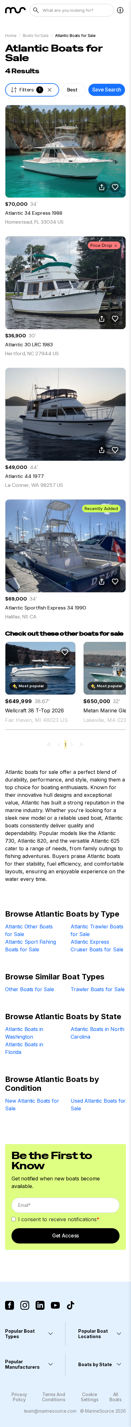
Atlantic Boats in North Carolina (97, 1033)
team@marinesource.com (50, 1411)
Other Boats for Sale (29, 989)
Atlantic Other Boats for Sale (29, 930)
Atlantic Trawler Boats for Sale (97, 930)
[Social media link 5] (70, 1305)
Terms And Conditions (53, 1397)
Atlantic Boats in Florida (24, 1048)
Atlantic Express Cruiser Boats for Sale (97, 946)
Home (11, 35)
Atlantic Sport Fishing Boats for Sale (30, 946)
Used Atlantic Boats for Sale (98, 1105)
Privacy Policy (19, 1397)
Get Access (65, 1235)
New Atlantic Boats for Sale (32, 1105)
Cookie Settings (90, 1397)
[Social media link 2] (24, 1305)
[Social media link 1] (9, 1305)
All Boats (115, 1397)
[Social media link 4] (55, 1305)
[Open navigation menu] (120, 10)
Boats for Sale (36, 35)
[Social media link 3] (40, 1305)
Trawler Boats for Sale (97, 989)
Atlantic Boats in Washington (24, 1033)
